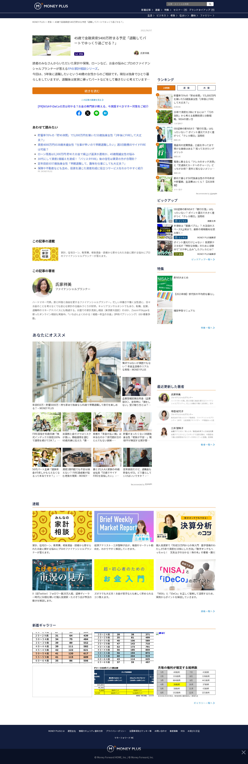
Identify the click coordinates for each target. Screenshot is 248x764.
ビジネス (161, 15)
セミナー (179, 9)
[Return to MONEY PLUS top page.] (51, 6)
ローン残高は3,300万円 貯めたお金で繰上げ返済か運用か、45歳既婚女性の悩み (86, 154)
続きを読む (92, 91)
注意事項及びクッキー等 (140, 730)
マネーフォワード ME (124, 737)
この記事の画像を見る (91, 99)
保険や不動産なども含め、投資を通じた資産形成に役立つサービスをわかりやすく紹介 (90, 168)
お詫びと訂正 (194, 730)
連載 (157, 9)
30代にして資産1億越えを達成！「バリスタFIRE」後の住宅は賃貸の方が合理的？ (87, 159)
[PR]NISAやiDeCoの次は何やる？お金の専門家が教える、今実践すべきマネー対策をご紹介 (93, 106)
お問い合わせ (161, 730)
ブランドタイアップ (201, 9)
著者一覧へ (207, 444)
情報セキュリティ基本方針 (91, 730)
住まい (183, 15)
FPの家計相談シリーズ (83, 68)
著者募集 (174, 730)
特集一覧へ (207, 327)
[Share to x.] (87, 113)
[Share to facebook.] (79, 113)
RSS (183, 730)
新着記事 (146, 9)
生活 (149, 15)
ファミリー (206, 15)
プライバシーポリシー (116, 730)
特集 (166, 9)
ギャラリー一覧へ (203, 702)
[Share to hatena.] (105, 113)
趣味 (193, 15)
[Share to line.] (96, 113)
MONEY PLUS (38, 21)
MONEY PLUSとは (56, 730)
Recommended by (137, 484)
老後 (172, 15)
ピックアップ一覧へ (202, 259)
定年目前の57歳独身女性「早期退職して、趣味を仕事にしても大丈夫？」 (82, 163)
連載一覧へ (207, 611)
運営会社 (72, 730)
